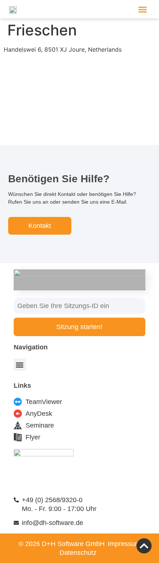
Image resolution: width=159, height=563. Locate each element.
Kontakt (39, 225)
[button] (143, 9)
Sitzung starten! (79, 327)
